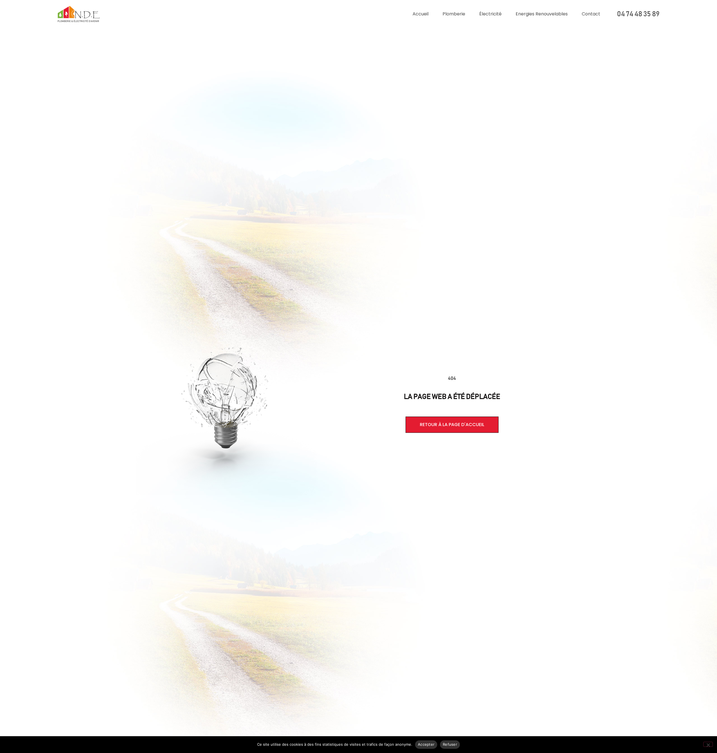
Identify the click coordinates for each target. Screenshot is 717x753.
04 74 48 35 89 (638, 14)
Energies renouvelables (542, 14)
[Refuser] (708, 744)
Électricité (490, 14)
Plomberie (454, 14)
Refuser (450, 744)
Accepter (426, 744)
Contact (591, 14)
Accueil (421, 14)
